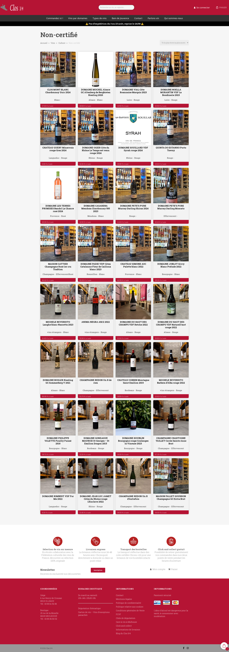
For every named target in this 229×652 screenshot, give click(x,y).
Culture (61, 43)
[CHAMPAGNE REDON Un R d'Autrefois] (133, 476)
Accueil (43, 43)
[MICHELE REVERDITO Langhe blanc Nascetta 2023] (58, 301)
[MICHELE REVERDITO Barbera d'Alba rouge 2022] (171, 360)
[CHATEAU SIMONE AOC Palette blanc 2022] (133, 243)
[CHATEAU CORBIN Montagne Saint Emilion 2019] (133, 360)
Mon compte (159, 569)
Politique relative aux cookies (129, 606)
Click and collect (124, 625)
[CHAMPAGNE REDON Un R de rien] (95, 360)
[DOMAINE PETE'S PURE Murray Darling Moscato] (171, 185)
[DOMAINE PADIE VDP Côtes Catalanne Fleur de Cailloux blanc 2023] (95, 243)
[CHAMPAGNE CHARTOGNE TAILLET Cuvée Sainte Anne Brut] (171, 418)
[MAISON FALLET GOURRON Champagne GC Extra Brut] (171, 476)
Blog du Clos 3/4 (123, 633)
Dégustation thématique (89, 608)
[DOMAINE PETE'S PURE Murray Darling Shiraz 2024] (133, 185)
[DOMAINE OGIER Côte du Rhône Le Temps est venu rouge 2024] (95, 127)
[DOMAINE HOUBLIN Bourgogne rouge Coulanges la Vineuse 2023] (133, 418)
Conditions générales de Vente (130, 610)
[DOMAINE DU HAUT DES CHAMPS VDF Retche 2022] (133, 301)
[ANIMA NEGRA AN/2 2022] (95, 301)
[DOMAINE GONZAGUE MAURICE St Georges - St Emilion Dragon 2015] (95, 418)
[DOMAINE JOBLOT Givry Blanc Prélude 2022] (171, 243)
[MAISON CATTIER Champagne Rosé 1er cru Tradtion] (58, 243)
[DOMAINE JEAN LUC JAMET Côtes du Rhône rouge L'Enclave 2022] (95, 476)
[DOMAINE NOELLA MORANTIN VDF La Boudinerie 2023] (171, 69)
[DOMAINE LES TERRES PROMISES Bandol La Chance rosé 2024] (58, 185)
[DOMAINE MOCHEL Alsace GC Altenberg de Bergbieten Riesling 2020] (95, 69)
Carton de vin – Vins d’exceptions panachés (94, 613)
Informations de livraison (128, 629)
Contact (119, 595)
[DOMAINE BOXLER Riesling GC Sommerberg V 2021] (58, 360)
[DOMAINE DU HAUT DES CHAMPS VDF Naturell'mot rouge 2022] (171, 301)
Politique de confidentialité (128, 603)
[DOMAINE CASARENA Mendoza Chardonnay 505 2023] (95, 185)
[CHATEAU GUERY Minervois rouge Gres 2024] (58, 127)
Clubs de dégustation (125, 618)
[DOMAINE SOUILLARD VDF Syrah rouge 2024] (133, 127)
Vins (53, 43)
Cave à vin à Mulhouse (126, 622)
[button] (98, 570)
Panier (174, 569)
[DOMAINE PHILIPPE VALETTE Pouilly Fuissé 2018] (58, 418)
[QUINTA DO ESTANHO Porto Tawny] (171, 127)
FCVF (118, 614)
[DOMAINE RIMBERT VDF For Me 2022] (58, 476)
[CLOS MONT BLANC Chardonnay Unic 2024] (58, 69)
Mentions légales (124, 599)
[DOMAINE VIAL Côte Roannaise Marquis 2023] (133, 69)
